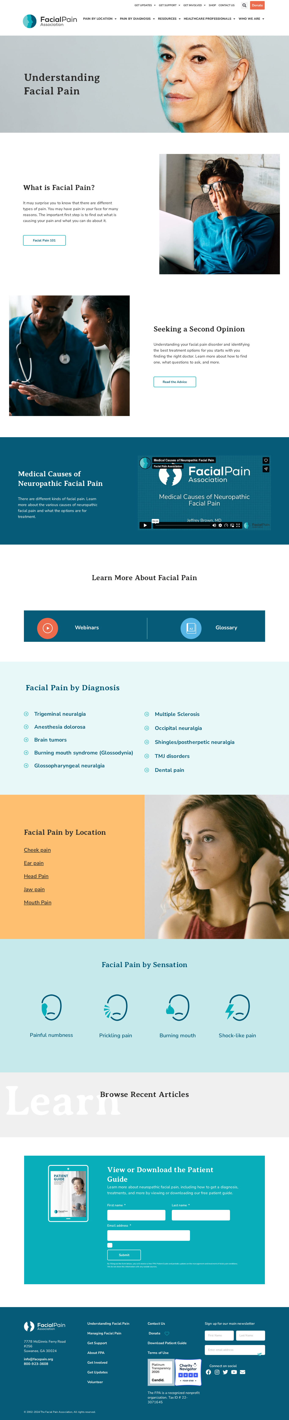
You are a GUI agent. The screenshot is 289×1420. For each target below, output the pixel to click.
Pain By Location (98, 19)
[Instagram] (217, 1372)
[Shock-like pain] (237, 1007)
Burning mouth (178, 1035)
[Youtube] (234, 1372)
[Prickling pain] (115, 1007)
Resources (167, 19)
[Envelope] (242, 1372)
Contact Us (227, 5)
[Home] (50, 21)
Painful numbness (51, 1035)
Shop (212, 5)
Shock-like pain (237, 1035)
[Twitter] (225, 1372)
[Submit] (258, 1354)
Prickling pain (115, 1035)
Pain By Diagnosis (135, 19)
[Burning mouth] (177, 1007)
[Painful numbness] (52, 1007)
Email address (118, 1225)
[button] (244, 5)
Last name (180, 1205)
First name (115, 1205)
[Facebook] (208, 1372)
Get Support (167, 5)
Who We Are (249, 19)
